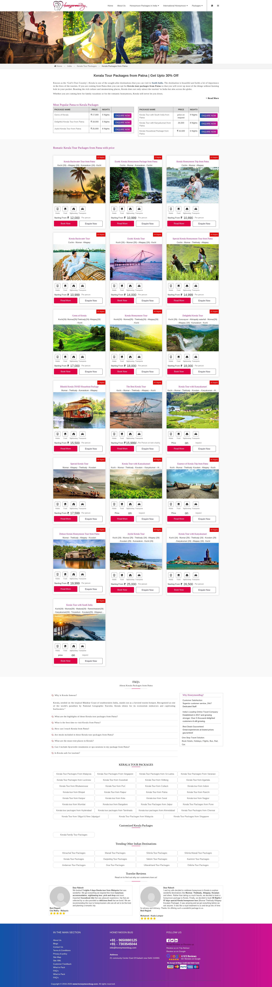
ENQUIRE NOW (122, 115)
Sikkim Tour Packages (156, 859)
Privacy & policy (60, 954)
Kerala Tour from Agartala (198, 780)
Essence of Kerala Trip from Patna (192, 464)
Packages (196, 6)
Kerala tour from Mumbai (73, 804)
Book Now (65, 223)
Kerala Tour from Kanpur (74, 798)
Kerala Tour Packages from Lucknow (74, 780)
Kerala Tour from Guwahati (115, 780)
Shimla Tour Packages (156, 853)
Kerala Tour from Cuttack (156, 786)
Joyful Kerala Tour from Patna (67, 128)
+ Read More (212, 98)
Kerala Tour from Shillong (156, 780)
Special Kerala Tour (79, 464)
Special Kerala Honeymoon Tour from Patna (193, 238)
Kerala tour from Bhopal (74, 792)
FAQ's (56, 971)
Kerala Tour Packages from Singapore (191, 816)
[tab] (114, 696)
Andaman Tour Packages (74, 865)
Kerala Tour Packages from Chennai (198, 810)
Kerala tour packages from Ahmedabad (157, 810)
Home (110, 6)
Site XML (57, 960)
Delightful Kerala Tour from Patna (69, 122)
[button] (114, 695)
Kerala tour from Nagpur (198, 798)
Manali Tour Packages (115, 853)
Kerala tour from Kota (115, 798)
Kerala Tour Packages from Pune (198, 804)
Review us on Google (176, 951)
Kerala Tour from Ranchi (198, 792)
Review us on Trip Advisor (178, 948)
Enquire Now (91, 223)
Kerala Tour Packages (87, 66)
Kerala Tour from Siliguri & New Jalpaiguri (81, 816)
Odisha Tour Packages (198, 865)
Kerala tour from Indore (198, 786)
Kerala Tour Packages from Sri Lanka (156, 774)
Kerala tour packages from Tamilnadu (115, 810)
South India (157, 83)
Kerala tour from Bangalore (115, 804)
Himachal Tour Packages (73, 853)
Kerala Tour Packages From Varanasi (198, 774)
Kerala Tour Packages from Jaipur (156, 804)
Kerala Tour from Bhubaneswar (74, 786)
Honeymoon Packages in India (143, 6)
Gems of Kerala (61, 115)
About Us (121, 6)
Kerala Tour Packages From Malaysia (73, 774)
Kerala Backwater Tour (79, 238)
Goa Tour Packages (115, 865)
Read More (122, 223)
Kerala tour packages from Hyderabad (74, 810)
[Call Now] (212, 5)
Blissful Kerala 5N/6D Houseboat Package (79, 386)
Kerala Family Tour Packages (73, 834)
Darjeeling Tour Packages (115, 859)
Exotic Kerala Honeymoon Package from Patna (136, 161)
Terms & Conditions (62, 950)
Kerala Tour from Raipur (115, 792)
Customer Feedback (62, 964)
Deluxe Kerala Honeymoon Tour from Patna (79, 534)
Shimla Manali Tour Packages (198, 853)
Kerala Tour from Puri (115, 786)
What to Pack (59, 967)
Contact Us (58, 947)
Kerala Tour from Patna (156, 792)
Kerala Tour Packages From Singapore (115, 774)
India (69, 66)
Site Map (57, 957)
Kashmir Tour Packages (198, 859)
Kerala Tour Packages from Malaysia (136, 816)
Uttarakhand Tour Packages (157, 865)
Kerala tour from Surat (156, 798)
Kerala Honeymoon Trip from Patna (193, 161)
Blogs (55, 943)
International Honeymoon (174, 6)
